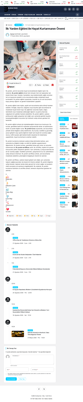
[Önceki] (2, 1)
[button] (69, 9)
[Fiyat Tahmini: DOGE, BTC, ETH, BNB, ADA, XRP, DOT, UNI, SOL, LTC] (69, 152)
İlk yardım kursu (30, 128)
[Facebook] (39, 389)
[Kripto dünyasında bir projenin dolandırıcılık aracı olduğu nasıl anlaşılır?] (69, 170)
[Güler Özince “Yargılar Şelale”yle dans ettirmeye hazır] (69, 204)
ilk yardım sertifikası (22, 147)
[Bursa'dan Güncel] (12, 9)
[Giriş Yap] (73, 9)
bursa (12, 34)
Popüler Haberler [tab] (62, 119)
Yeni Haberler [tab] (74, 118)
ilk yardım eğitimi (17, 93)
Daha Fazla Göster (65, 112)
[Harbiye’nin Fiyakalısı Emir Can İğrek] (69, 126)
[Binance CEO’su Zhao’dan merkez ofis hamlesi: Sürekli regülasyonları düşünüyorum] (69, 178)
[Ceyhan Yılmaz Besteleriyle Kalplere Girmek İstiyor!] (69, 196)
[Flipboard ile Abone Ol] (11, 86)
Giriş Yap (22, 379)
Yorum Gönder (11, 379)
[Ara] (65, 9)
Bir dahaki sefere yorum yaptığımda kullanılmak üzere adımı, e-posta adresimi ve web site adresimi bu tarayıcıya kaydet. (29, 374)
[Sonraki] (2, 4)
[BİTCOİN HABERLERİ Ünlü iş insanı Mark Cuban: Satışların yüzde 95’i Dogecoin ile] (69, 135)
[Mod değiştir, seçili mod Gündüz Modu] (77, 14)
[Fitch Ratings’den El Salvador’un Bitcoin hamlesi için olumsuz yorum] (69, 187)
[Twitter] (44, 389)
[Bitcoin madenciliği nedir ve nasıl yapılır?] (69, 144)
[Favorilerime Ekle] (52, 85)
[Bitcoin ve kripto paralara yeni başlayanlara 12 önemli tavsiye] (69, 161)
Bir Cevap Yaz (11, 348)
